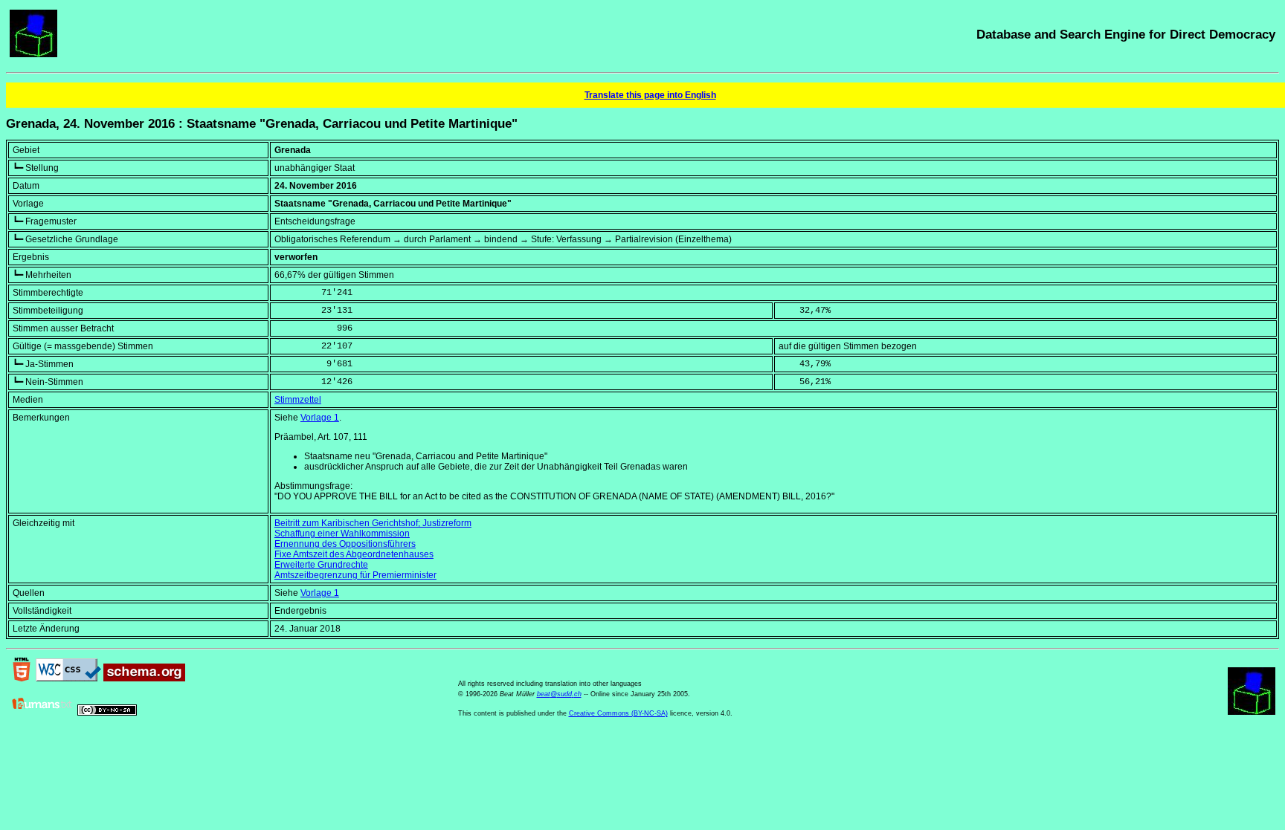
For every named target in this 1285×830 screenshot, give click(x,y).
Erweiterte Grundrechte (321, 565)
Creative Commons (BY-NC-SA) (618, 713)
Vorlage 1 (319, 417)
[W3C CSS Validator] (68, 678)
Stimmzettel (297, 400)
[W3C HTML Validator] (21, 678)
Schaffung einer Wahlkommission (342, 533)
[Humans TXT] (42, 712)
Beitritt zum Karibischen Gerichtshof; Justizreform (372, 523)
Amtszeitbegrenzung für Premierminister (355, 575)
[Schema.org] (144, 678)
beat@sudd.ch (559, 694)
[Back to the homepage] (33, 54)
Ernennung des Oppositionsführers (345, 544)
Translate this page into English (650, 95)
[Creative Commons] (107, 712)
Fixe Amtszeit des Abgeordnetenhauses (354, 554)
